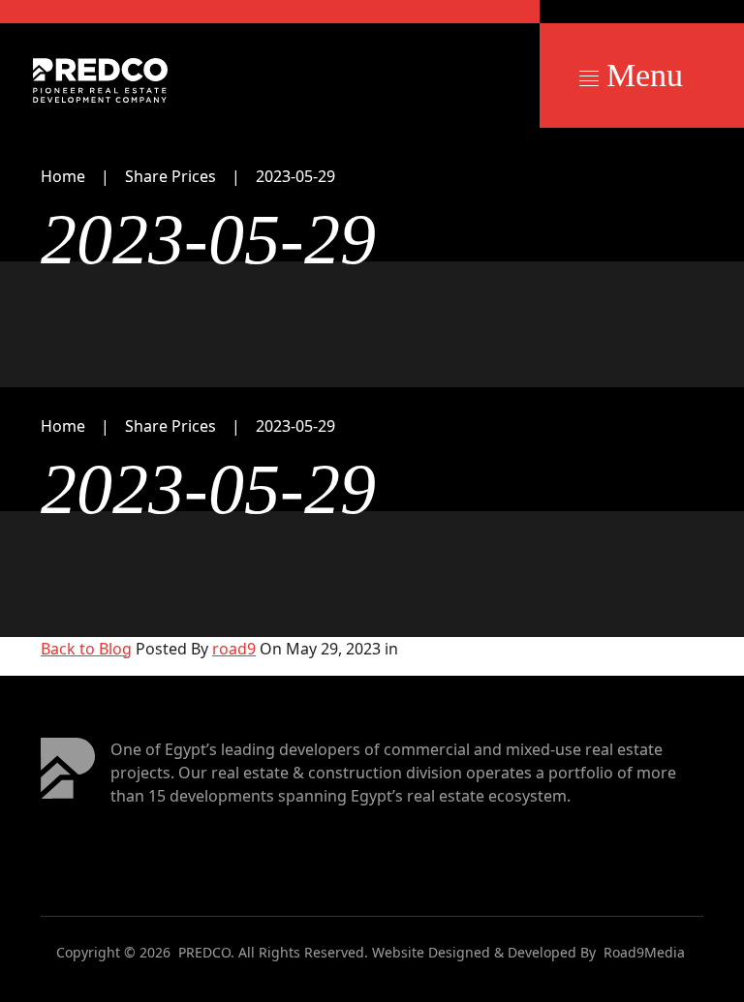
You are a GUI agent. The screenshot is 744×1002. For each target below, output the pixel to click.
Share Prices (170, 176)
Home (63, 176)
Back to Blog (86, 648)
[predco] (100, 80)
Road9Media (644, 952)
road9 (234, 648)
